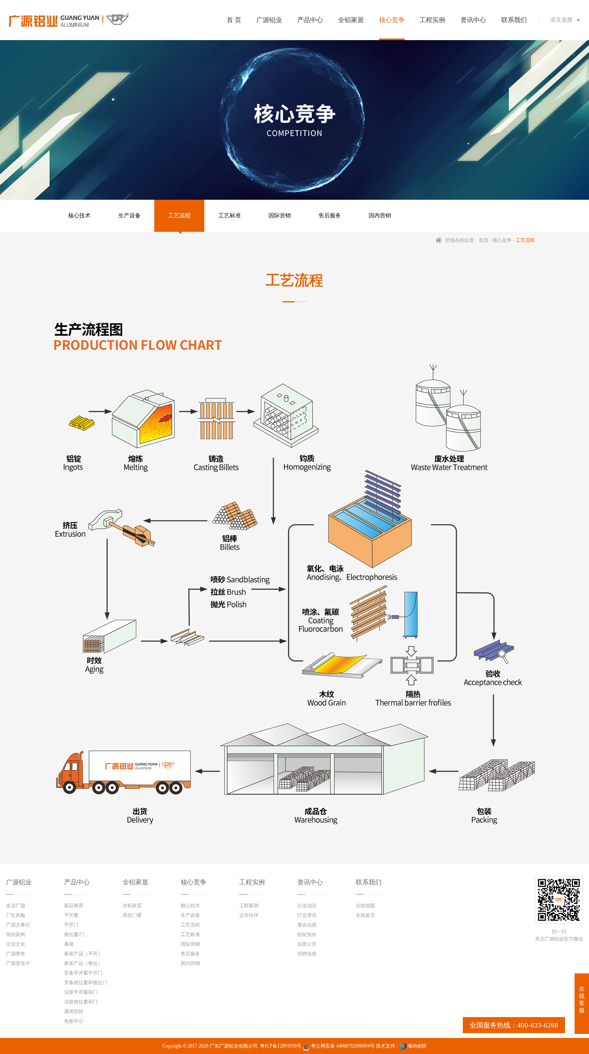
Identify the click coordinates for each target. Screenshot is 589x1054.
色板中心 (73, 1021)
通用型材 (73, 1011)
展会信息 (307, 925)
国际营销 (279, 216)
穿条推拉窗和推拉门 (85, 982)
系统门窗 (132, 915)
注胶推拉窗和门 (81, 1002)
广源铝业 (19, 882)
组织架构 (15, 934)
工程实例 (252, 882)
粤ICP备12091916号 (280, 1046)
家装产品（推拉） (83, 963)
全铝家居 (135, 882)
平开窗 (71, 915)
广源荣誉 (15, 954)
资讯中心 (310, 882)
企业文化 (15, 944)
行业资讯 (307, 915)
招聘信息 (307, 954)
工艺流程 (179, 216)
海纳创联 (417, 1046)
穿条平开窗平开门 (83, 973)
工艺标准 (229, 216)
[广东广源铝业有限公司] (69, 20)
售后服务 (330, 216)
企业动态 (307, 905)
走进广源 (15, 905)
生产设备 (129, 216)
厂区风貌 (15, 915)
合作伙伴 (248, 915)
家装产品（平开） (83, 954)
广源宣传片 (18, 963)
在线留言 (365, 915)
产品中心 (77, 882)
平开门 (71, 925)
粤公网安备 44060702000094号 (342, 1046)
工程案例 (248, 905)
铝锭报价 (307, 934)
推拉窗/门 (74, 934)
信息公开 (307, 944)
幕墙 (69, 944)
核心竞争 (502, 240)
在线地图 (365, 905)
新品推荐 (73, 905)
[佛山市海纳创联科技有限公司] (403, 1046)
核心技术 (79, 216)
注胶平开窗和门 (81, 992)
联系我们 (368, 882)
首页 (483, 240)
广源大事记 (18, 925)
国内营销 (380, 216)
